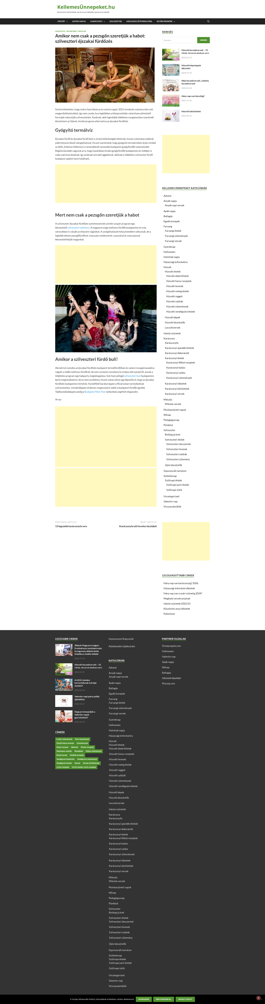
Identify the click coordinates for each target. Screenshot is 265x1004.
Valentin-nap (170, 501)
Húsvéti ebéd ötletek (177, 275)
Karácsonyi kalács (175, 367)
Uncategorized (171, 496)
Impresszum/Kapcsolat (121, 638)
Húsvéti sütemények (177, 306)
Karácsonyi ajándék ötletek (179, 347)
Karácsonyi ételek (174, 358)
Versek (77, 763)
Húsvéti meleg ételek (177, 291)
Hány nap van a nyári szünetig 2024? (183, 593)
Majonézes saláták (64, 751)
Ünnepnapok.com (171, 645)
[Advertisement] (106, 183)
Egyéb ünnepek (165, 21)
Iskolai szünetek (172, 333)
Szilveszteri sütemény (178, 459)
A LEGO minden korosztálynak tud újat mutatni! (85, 683)
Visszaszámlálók (172, 506)
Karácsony (96, 21)
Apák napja (169, 211)
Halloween (169, 251)
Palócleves (169, 613)
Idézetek (74, 747)
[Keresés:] (186, 40)
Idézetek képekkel (171, 678)
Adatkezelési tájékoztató (122, 646)
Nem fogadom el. (163, 999)
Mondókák (79, 751)
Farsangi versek (173, 240)
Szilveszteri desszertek (178, 443)
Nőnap (167, 414)
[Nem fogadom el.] (261, 999)
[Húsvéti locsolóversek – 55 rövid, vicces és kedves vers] (170, 50)
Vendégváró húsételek (65, 759)
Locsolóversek (172, 327)
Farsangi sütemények (176, 235)
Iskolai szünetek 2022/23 (177, 603)
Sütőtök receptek (77, 755)
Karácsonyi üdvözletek (177, 388)
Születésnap (170, 475)
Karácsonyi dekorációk (177, 352)
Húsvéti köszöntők (175, 322)
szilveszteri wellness (78, 227)
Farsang (168, 226)
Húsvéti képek (172, 317)
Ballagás (168, 216)
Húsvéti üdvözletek (191, 111)
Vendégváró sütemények (87, 759)
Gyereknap (169, 246)
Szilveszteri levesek (176, 449)
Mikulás (168, 399)
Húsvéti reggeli (174, 296)
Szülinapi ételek (173, 480)
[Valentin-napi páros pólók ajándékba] (63, 696)
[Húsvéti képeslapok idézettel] (170, 65)
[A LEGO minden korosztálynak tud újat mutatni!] (63, 680)
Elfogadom (144, 999)
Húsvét (61, 21)
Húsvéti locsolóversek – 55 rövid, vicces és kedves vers (195, 51)
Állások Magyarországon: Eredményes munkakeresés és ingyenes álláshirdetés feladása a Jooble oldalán (88, 649)
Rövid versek (62, 755)
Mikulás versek (173, 403)
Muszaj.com (168, 683)
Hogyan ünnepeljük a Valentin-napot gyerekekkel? (85, 714)
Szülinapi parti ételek (177, 484)
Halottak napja (172, 256)
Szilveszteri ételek (174, 439)
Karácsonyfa (171, 342)
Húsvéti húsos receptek (178, 280)
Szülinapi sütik (174, 489)
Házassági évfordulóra (139, 21)
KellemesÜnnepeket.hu (86, 7)
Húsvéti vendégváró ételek (180, 311)
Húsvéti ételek (173, 271)
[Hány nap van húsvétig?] (170, 96)
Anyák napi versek (174, 205)
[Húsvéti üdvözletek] (170, 111)
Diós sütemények (82, 739)
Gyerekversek (82, 743)
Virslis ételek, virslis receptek (84, 767)
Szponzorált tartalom (76, 31)
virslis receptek (63, 767)
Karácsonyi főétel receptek (180, 362)
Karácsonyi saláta (175, 372)
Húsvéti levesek (174, 286)
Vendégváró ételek (64, 763)
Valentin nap (169, 656)
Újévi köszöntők (173, 465)
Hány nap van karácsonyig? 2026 (181, 583)
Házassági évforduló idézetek (179, 588)
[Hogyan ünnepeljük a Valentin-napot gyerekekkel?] (63, 712)
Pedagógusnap (171, 419)
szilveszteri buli (132, 375)
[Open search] (208, 21)
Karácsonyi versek (174, 393)
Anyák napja (79, 21)
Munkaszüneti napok (175, 409)
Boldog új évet (172, 434)
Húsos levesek (62, 747)
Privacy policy (185, 999)
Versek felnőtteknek (91, 763)
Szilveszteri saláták (176, 454)
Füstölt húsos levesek (65, 743)
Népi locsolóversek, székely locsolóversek (195, 82)
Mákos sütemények (93, 751)
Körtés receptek (87, 747)
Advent (167, 195)
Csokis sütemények (64, 739)
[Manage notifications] (258, 998)
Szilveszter (115, 21)
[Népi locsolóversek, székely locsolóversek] (170, 81)
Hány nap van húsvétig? (193, 96)
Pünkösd (168, 424)
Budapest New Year (95, 391)
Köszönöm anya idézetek (177, 608)
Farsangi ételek (173, 230)
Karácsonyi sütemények (179, 377)
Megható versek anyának (177, 598)
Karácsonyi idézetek (175, 383)
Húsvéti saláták (174, 301)
